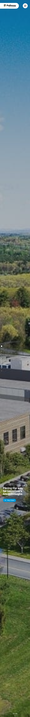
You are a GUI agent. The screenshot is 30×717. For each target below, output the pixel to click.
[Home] (9, 6)
